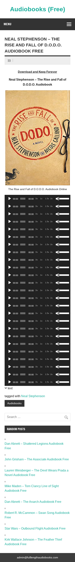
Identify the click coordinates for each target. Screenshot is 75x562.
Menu (7, 24)
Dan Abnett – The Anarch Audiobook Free (33, 501)
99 (9, 60)
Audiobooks (14, 403)
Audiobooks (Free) (37, 9)
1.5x (47, 199)
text (10, 388)
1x (41, 199)
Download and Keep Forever (37, 72)
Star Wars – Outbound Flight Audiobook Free (35, 528)
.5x (36, 199)
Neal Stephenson (33, 396)
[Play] (10, 199)
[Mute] (57, 199)
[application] (37, 198)
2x (51, 199)
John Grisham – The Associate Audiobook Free (37, 459)
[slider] (63, 198)
